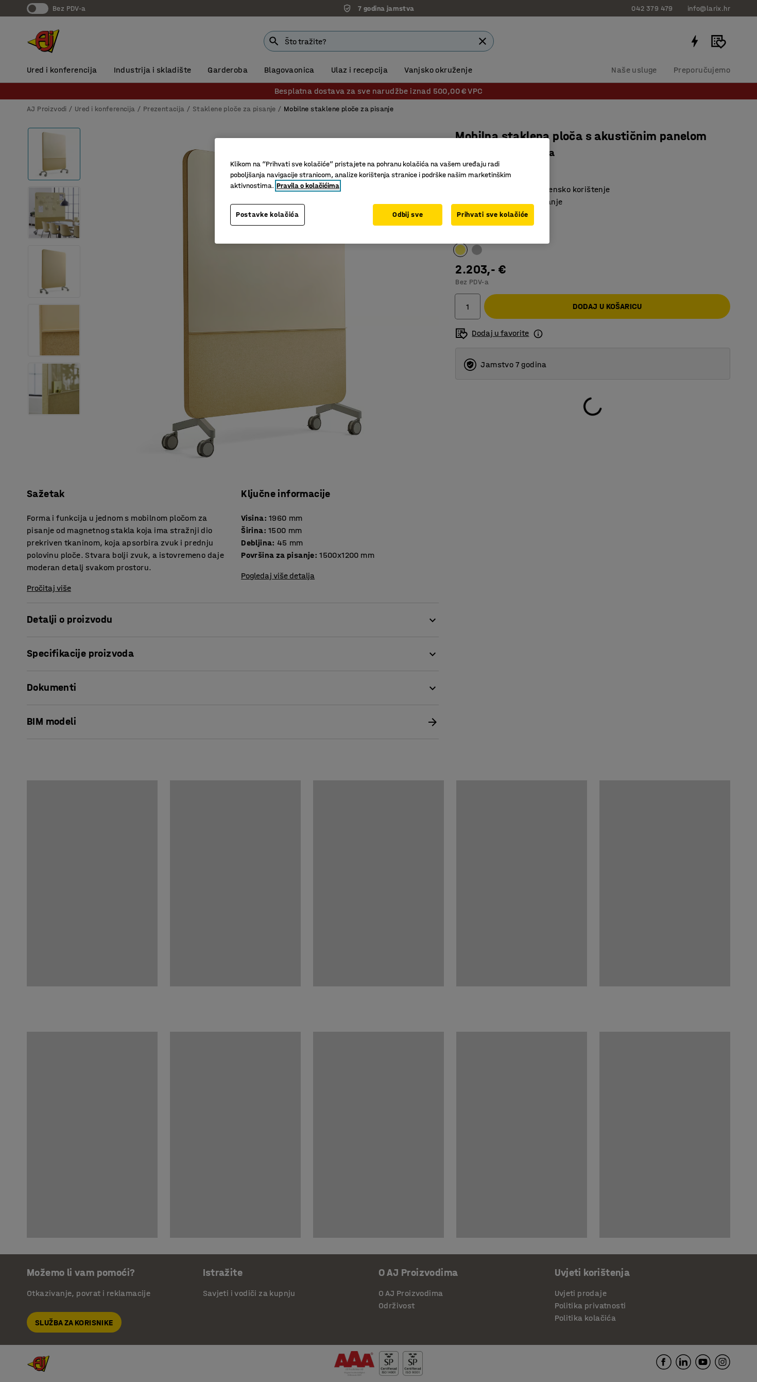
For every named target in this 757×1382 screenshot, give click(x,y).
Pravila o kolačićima (308, 185)
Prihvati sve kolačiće (492, 214)
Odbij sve (407, 214)
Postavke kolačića (267, 214)
